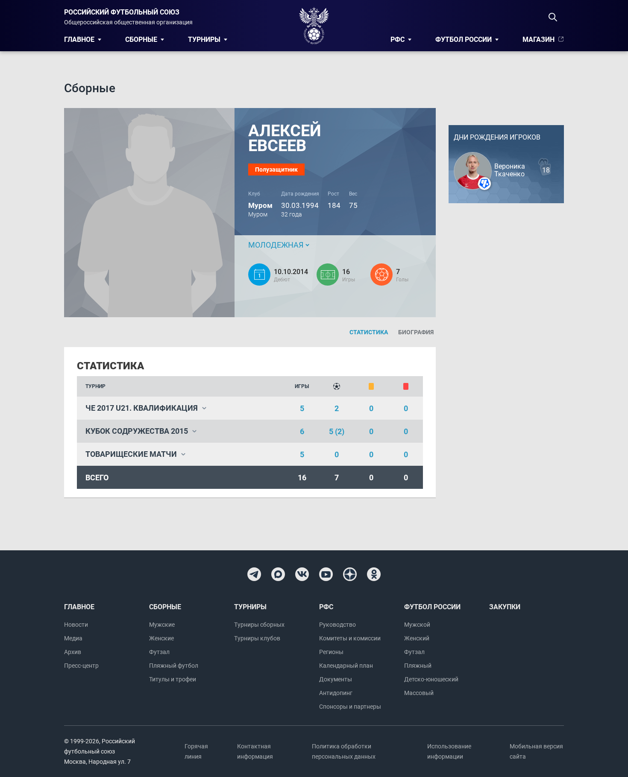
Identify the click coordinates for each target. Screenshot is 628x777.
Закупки (504, 607)
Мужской (417, 624)
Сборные (141, 39)
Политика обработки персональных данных (344, 751)
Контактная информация (255, 751)
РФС (397, 39)
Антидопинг (335, 692)
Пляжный (417, 665)
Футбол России (463, 39)
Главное (79, 39)
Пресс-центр (81, 665)
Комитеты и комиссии (350, 638)
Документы (335, 679)
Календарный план (346, 665)
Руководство (337, 624)
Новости (76, 624)
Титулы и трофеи (172, 679)
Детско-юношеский (431, 679)
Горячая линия (196, 751)
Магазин (538, 39)
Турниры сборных (259, 624)
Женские (161, 638)
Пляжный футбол (173, 665)
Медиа (73, 638)
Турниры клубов (257, 638)
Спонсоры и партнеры (350, 706)
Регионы (331, 651)
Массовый (419, 692)
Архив (72, 651)
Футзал (159, 651)
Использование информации (449, 751)
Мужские (162, 624)
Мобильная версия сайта (536, 751)
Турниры (204, 39)
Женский (416, 638)
